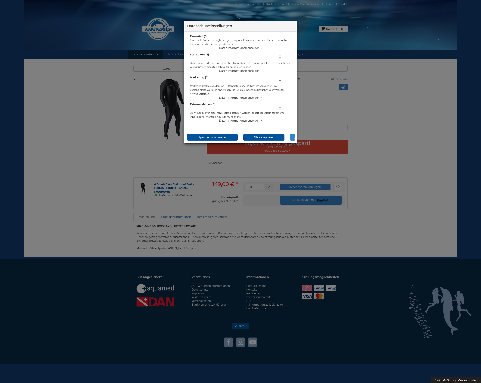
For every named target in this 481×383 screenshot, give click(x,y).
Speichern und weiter (212, 137)
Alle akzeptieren (263, 137)
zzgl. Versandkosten (464, 380)
